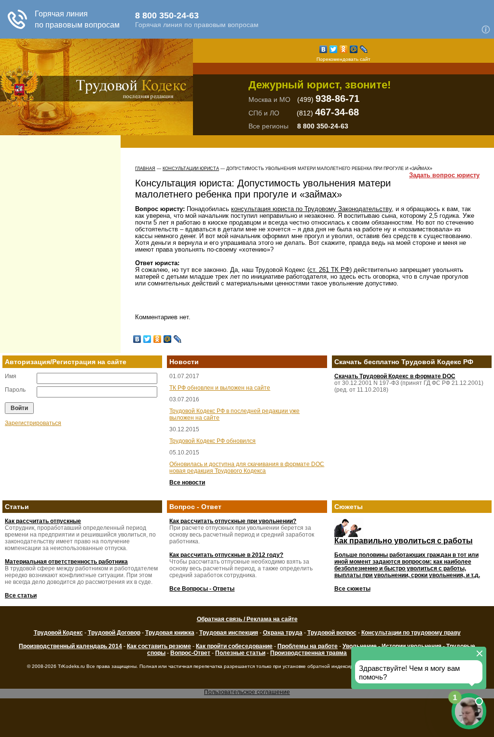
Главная (145, 168)
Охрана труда (282, 632)
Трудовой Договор (114, 632)
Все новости (187, 482)
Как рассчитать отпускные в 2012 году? (226, 555)
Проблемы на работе (307, 646)
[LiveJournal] (364, 49)
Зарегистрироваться (33, 423)
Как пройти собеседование (234, 646)
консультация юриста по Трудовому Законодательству (311, 209)
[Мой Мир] (354, 49)
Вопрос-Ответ (190, 653)
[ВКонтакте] (323, 49)
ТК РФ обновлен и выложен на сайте (219, 387)
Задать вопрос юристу (444, 175)
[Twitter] (334, 49)
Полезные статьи (240, 653)
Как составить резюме (159, 646)
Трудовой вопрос (332, 632)
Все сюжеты (352, 588)
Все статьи (21, 595)
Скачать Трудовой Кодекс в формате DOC (394, 376)
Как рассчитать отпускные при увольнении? (232, 521)
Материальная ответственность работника (66, 561)
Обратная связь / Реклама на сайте (247, 619)
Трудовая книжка (169, 632)
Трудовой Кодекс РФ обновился (212, 441)
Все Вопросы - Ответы (201, 588)
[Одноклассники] (344, 49)
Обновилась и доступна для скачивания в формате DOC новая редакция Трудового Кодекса (246, 467)
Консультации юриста (191, 168)
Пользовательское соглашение (247, 692)
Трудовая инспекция (228, 632)
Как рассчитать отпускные (43, 521)
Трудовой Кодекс (58, 632)
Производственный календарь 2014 (70, 646)
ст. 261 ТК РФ (329, 269)
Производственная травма (308, 653)
